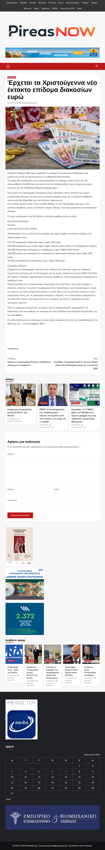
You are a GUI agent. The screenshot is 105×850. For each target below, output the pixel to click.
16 (93, 777)
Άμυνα (60, 3)
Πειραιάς (23, 3)
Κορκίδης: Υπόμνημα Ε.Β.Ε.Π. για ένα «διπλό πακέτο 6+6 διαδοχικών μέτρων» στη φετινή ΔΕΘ (76, 364)
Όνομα (11, 489)
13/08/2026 (77, 425)
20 (52, 782)
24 (12, 788)
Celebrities (45, 8)
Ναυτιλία (42, 3)
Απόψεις (85, 3)
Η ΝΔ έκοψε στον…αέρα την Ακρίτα (12, 670)
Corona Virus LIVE (67, 8)
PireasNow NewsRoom (29, 103)
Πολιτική (52, 3)
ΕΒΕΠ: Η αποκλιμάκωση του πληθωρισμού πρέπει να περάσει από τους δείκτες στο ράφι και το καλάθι (52, 415)
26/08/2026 (12, 419)
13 (52, 777)
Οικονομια (11, 77)
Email (57, 489)
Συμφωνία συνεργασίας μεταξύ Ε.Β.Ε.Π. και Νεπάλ (19, 412)
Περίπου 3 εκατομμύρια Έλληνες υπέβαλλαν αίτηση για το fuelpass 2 (29, 362)
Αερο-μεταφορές (72, 3)
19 (39, 782)
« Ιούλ (8, 799)
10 (12, 777)
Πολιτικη (11, 661)
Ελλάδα (33, 3)
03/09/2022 (14, 103)
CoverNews (74, 846)
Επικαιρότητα (11, 3)
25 (25, 788)
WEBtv (55, 8)
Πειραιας (49, 661)
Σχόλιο (11, 454)
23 (93, 782)
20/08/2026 (44, 425)
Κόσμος (94, 3)
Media (36, 8)
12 (39, 777)
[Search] (96, 66)
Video (79, 8)
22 (79, 782)
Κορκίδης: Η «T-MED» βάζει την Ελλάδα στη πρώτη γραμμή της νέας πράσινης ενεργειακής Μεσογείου (83, 415)
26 (39, 788)
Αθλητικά (27, 8)
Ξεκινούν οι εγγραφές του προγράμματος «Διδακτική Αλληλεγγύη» (52, 672)
